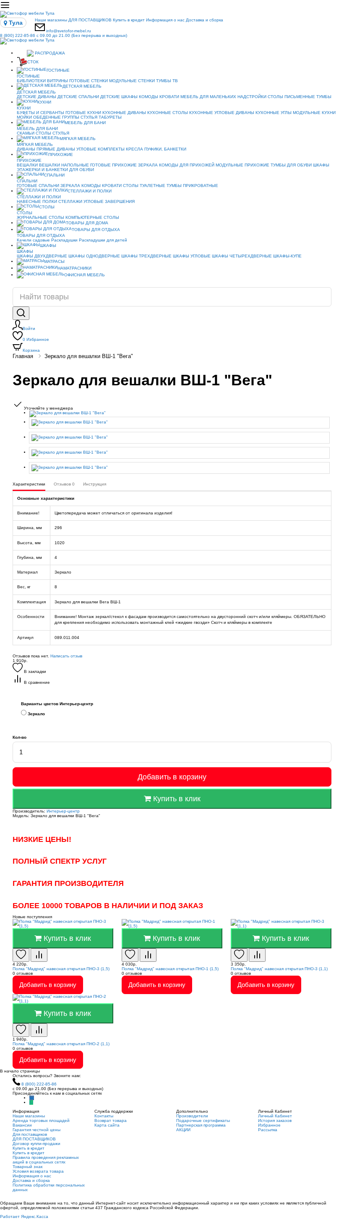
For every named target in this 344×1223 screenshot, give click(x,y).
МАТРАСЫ (54, 261)
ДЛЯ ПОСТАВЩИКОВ (90, 20)
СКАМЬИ (25, 133)
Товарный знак (27, 1166)
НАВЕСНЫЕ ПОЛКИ (37, 201)
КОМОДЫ (148, 96)
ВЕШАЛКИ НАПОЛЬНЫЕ (64, 165)
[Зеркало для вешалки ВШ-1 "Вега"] (180, 413)
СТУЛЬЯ (89, 117)
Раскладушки (64, 240)
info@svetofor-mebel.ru (68, 31)
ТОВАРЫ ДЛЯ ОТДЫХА (96, 229)
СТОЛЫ (43, 133)
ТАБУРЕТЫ (110, 117)
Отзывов (64, 484)
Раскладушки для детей (103, 240)
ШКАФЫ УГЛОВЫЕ (192, 256)
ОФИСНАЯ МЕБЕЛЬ (84, 275)
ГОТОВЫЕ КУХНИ (83, 112)
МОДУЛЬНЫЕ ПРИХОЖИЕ (242, 165)
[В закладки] (21, 955)
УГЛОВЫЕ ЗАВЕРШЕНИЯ (109, 201)
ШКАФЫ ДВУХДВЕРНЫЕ (42, 256)
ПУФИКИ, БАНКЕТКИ (165, 149)
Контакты (103, 1116)
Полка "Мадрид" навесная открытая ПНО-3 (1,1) (279, 968)
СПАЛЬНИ (54, 175)
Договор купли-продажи (36, 1143)
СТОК (33, 62)
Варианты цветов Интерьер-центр (57, 703)
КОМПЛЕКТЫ (111, 149)
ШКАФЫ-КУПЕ (287, 256)
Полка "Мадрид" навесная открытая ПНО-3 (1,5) (61, 968)
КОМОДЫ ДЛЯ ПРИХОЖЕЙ (186, 165)
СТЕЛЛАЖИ (70, 201)
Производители (192, 1116)
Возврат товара (110, 1120)
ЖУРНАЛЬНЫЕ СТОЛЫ (40, 217)
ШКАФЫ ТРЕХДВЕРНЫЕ (146, 256)
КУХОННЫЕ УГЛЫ (273, 112)
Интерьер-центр (63, 811)
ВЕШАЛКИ (27, 165)
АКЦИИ (183, 1129)
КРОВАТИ (169, 96)
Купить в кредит (129, 20)
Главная (23, 356)
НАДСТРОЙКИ (251, 96)
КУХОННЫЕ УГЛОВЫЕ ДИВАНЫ (221, 112)
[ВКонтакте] (31, 1098)
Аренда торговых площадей (41, 1120)
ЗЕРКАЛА (148, 165)
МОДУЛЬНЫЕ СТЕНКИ (132, 80)
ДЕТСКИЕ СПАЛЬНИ (78, 96)
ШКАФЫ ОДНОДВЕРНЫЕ (94, 256)
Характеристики (29, 484)
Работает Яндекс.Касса (24, 1216)
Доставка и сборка (204, 20)
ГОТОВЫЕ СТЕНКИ (88, 80)
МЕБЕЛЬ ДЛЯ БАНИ (85, 122)
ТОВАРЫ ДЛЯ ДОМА (87, 223)
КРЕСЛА (134, 149)
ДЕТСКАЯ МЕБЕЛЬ (82, 86)
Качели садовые (33, 240)
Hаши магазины (51, 20)
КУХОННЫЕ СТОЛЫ (167, 112)
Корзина (31, 350)
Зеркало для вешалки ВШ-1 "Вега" (88, 356)
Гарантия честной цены (36, 1129)
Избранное (36, 339)
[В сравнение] (39, 955)
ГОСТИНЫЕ (58, 70)
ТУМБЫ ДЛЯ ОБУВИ (291, 165)
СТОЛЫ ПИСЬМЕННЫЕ (291, 96)
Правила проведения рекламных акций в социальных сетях (46, 1159)
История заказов (275, 1120)
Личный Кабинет (275, 1116)
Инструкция (94, 484)
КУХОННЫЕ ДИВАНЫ (124, 112)
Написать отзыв (66, 656)
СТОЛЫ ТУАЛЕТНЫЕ (144, 185)
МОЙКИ (24, 117)
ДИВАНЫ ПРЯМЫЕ (36, 149)
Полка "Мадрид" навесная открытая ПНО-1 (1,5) (170, 968)
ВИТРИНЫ (57, 80)
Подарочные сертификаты (203, 1120)
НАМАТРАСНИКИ (74, 268)
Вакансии (22, 1125)
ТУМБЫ (323, 96)
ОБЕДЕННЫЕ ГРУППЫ (56, 117)
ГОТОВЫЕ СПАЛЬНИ (38, 185)
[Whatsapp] (31, 1102)
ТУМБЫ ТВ (167, 80)
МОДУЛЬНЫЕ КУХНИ (314, 112)
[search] (21, 313)
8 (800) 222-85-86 (63, 35)
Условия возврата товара (38, 1171)
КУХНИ (44, 102)
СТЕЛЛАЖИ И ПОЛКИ (90, 191)
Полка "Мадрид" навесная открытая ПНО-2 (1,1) (61, 1043)
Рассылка (267, 1129)
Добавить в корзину (172, 777)
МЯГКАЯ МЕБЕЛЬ (78, 138)
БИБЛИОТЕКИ (31, 80)
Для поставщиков (30, 1134)
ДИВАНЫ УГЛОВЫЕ (76, 149)
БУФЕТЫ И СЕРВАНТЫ (40, 112)
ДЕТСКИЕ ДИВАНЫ (36, 96)
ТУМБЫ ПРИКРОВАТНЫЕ (192, 185)
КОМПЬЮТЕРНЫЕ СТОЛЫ (92, 217)
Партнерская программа (201, 1125)
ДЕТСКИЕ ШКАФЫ (119, 96)
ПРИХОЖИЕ (60, 154)
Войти (29, 328)
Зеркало (35, 713)
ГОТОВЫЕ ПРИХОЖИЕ (113, 165)
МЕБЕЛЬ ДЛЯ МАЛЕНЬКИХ (208, 96)
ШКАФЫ (321, 165)
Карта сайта (107, 1125)
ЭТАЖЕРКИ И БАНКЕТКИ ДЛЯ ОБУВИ (55, 169)
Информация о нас (165, 20)
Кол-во (19, 737)
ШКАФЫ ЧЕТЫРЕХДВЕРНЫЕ (242, 256)
